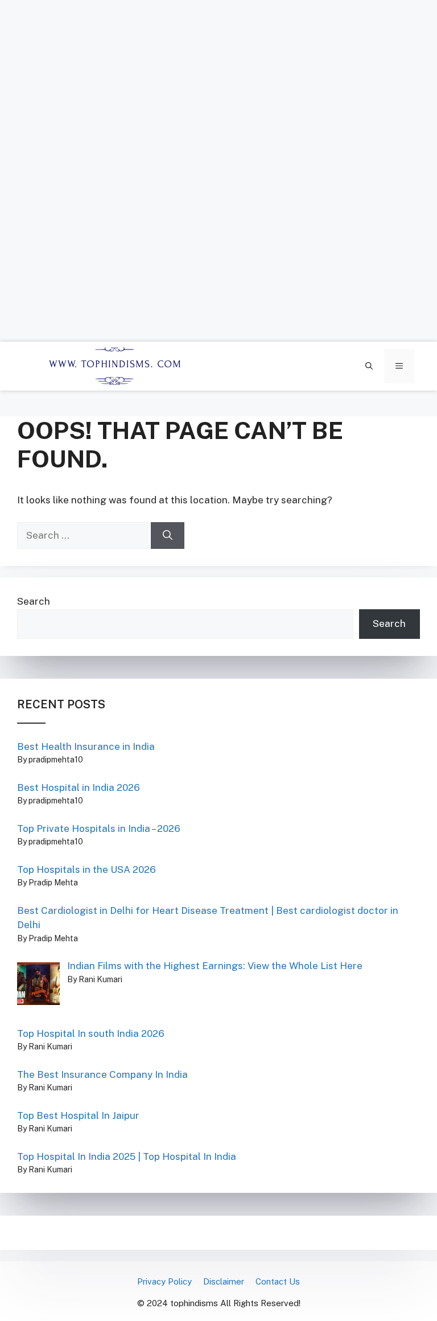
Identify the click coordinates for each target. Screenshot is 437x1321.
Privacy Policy (164, 1281)
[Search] (167, 535)
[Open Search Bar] (369, 366)
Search (33, 601)
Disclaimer (223, 1281)
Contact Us (277, 1281)
